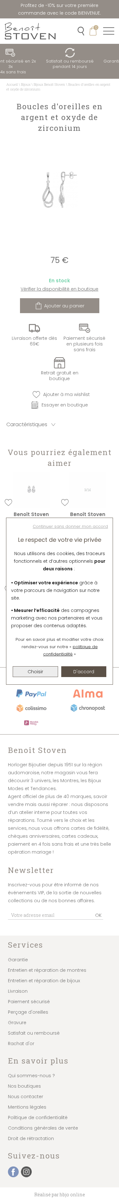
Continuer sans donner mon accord (70, 526)
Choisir (35, 671)
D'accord (83, 671)
